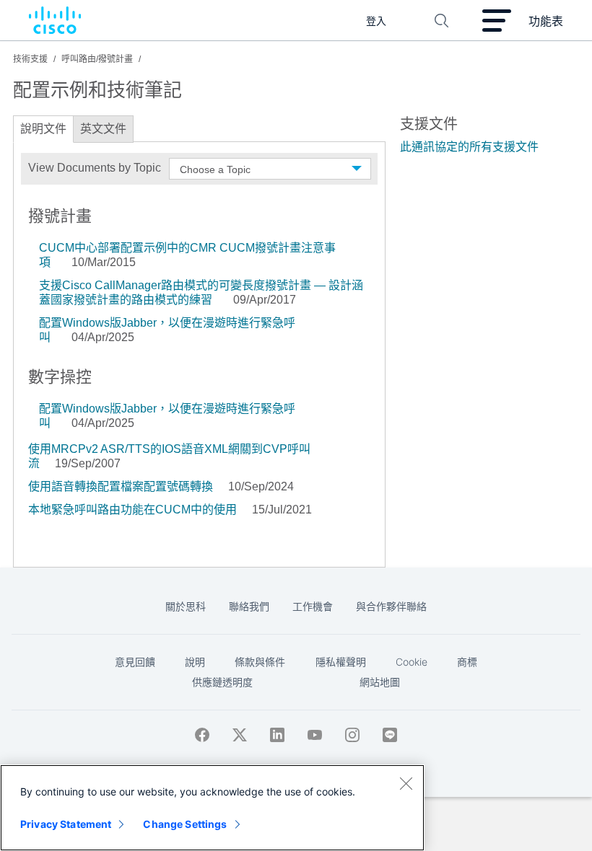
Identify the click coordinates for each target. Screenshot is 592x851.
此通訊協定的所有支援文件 (469, 147)
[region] (212, 807)
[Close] (406, 783)
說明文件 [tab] (43, 129)
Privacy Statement (65, 824)
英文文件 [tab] (103, 129)
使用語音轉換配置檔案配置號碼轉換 (120, 486)
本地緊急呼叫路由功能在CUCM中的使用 (132, 509)
